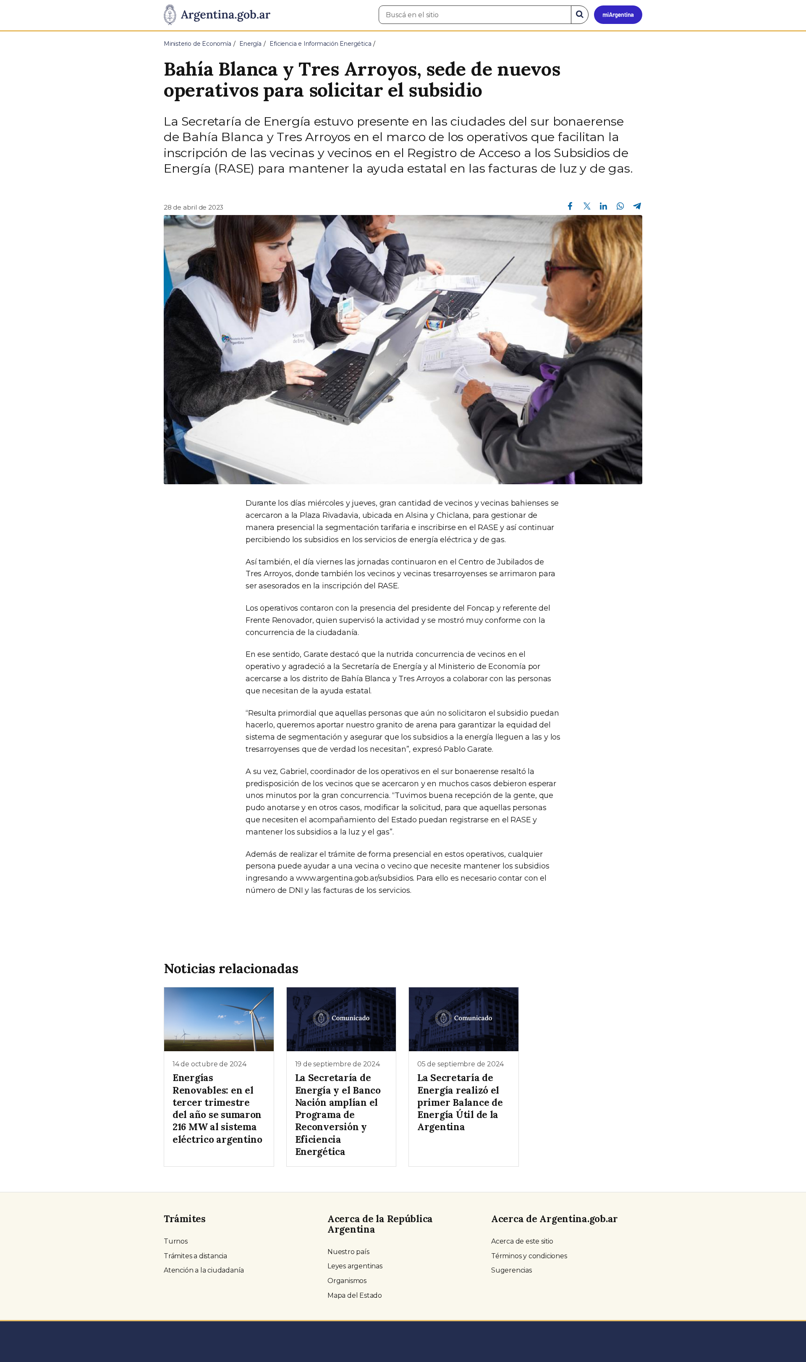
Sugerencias (511, 1270)
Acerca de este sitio (522, 1241)
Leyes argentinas (354, 1266)
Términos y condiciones (529, 1256)
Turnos (176, 1241)
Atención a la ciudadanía (204, 1270)
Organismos (346, 1281)
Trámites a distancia (195, 1256)
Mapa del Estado (354, 1295)
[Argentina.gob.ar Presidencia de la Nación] (217, 15)
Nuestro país (348, 1252)
